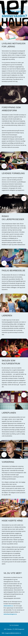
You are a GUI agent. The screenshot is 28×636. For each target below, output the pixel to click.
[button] (26, 3)
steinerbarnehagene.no (10, 614)
